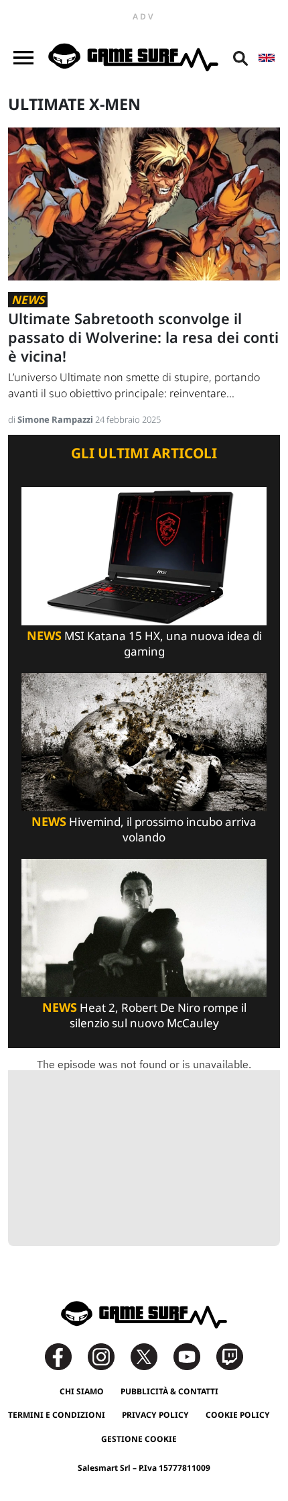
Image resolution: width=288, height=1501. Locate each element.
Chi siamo (82, 1391)
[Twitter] (151, 1355)
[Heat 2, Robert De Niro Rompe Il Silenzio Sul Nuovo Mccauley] (144, 927)
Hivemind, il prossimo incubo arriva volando (144, 829)
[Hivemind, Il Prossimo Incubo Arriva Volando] (144, 741)
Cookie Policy (238, 1414)
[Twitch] (229, 1355)
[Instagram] (108, 1355)
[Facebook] (65, 1355)
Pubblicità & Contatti (169, 1391)
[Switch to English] (267, 57)
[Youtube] (193, 1355)
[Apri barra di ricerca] (240, 57)
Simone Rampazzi (56, 419)
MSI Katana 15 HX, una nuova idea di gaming (144, 643)
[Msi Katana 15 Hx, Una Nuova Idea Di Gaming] (144, 555)
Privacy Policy (155, 1414)
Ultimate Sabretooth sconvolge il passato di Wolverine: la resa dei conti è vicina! (143, 337)
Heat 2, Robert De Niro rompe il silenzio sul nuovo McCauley (144, 1015)
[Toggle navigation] (23, 58)
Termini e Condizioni (56, 1414)
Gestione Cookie (139, 1439)
